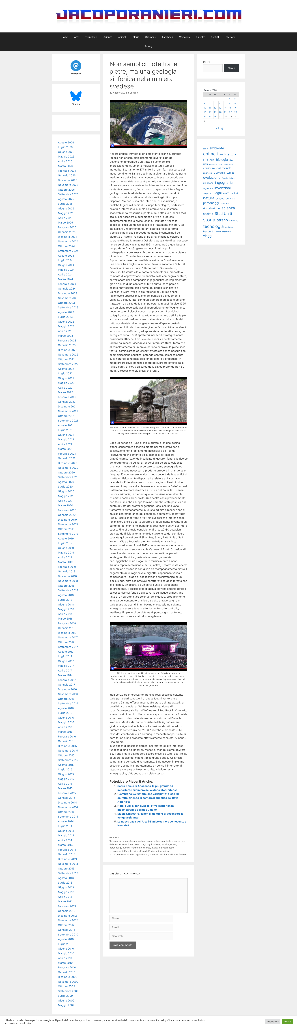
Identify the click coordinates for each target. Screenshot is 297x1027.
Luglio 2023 (65, 316)
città (205, 164)
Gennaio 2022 (66, 401)
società (208, 214)
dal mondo (115, 844)
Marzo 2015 (65, 788)
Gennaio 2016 (66, 741)
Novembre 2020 (68, 467)
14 (225, 108)
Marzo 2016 (65, 731)
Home (65, 37)
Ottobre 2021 (66, 416)
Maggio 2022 (66, 382)
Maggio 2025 (66, 213)
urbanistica (226, 232)
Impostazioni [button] (273, 1021)
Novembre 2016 (68, 694)
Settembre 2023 (68, 307)
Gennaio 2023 (67, 345)
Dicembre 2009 (67, 976)
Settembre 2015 (68, 760)
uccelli (218, 231)
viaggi (207, 236)
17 (205, 112)
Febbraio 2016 (67, 736)
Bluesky (200, 37)
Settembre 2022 (68, 364)
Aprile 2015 (65, 783)
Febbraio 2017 (67, 680)
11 (210, 108)
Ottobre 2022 (66, 359)
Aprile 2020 (65, 500)
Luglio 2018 (65, 599)
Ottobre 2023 (66, 302)
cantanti (166, 841)
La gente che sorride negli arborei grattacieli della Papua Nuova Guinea (149, 854)
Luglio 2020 (65, 486)
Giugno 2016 (66, 717)
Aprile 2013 (65, 896)
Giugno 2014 (66, 830)
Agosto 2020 (66, 482)
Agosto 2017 (66, 651)
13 (220, 108)
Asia (211, 159)
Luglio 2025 (65, 203)
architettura (139, 841)
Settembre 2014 (68, 816)
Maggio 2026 (66, 156)
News (116, 837)
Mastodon (184, 37)
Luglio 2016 (65, 712)
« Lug (219, 128)
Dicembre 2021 (67, 406)
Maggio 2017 (66, 665)
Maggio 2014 (66, 835)
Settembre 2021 (68, 420)
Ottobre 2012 (66, 925)
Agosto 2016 (66, 708)
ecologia (219, 172)
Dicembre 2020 (67, 463)
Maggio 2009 (66, 1005)
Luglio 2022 (65, 373)
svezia (164, 847)
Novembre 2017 (68, 637)
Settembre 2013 (68, 873)
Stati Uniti (223, 213)
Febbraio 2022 (67, 397)
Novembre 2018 (68, 580)
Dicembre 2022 (67, 350)
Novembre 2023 (68, 298)
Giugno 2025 (66, 208)
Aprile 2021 (65, 444)
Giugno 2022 (66, 378)
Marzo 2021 (65, 448)
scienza (228, 208)
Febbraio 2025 (67, 227)
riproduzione (211, 208)
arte (205, 159)
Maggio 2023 (66, 326)
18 (210, 112)
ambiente (127, 841)
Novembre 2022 (68, 354)
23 (235, 112)
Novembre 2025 (68, 184)
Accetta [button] (287, 1021)
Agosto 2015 (66, 764)
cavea (181, 841)
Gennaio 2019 (66, 571)
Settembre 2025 (68, 194)
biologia (222, 160)
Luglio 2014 (65, 826)
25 (210, 116)
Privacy (148, 46)
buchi (149, 841)
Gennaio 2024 (67, 288)
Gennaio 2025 (66, 232)
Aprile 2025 (65, 217)
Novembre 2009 (68, 981)
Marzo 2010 (65, 962)
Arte (76, 37)
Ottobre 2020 (66, 472)
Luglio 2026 (65, 147)
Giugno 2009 (66, 1000)
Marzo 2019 (65, 562)
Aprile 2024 (65, 274)
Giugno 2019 (66, 548)
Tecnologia (91, 37)
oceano (220, 198)
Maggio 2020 (66, 496)
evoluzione (211, 177)
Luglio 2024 (65, 260)
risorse (146, 847)
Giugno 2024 (66, 265)
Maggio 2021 (66, 439)
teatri (171, 847)
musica (165, 844)
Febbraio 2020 (67, 510)
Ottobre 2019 (66, 529)
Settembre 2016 (68, 703)
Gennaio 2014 (66, 854)
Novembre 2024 (68, 241)
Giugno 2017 (66, 661)
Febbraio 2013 (67, 906)
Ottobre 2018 (66, 585)
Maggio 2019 (66, 552)
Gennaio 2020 (67, 514)
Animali (122, 37)
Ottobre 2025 (66, 189)
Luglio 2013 (65, 882)
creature (209, 168)
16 (235, 108)
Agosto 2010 (66, 939)
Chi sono (230, 37)
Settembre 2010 (68, 934)
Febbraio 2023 (67, 340)
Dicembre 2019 (67, 519)
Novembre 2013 (68, 863)
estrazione (127, 844)
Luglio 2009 (65, 995)
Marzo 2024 (65, 279)
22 (230, 112)
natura (208, 198)
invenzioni (139, 844)
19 (215, 112)
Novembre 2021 (68, 411)
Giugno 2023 (66, 321)
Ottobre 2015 (66, 755)
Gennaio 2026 (67, 175)
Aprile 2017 (65, 670)
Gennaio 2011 (66, 929)
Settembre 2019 (68, 533)
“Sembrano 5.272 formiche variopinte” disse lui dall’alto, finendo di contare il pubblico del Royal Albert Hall (148, 797)
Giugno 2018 (66, 604)
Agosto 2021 (66, 425)
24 (205, 116)
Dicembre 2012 (67, 915)
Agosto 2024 (66, 255)
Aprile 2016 (65, 727)
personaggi (115, 847)
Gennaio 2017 (66, 684)
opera (173, 844)
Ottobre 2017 (66, 642)
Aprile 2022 (65, 387)
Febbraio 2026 (67, 170)
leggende (207, 193)
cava (174, 841)
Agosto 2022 (66, 368)
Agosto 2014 (66, 821)
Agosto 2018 (66, 595)
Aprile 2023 (65, 331)
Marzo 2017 (65, 675)
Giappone (150, 37)
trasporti (208, 231)
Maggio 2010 (66, 953)
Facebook (167, 37)
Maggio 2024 (66, 269)
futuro (232, 178)
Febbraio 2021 (67, 453)
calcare (157, 841)
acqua (205, 149)
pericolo (230, 198)
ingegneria (224, 182)
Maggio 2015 (66, 778)
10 (205, 108)
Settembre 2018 (68, 590)
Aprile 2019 (65, 557)
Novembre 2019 (68, 524)
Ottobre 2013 (66, 868)
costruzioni (228, 164)
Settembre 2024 (68, 250)
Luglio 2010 (65, 944)
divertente (207, 173)
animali (210, 153)
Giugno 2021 (66, 434)
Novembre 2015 (68, 750)
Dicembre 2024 (67, 236)
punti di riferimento (132, 847)
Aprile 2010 (65, 958)
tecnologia (213, 226)
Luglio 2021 (65, 430)
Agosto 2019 (66, 538)
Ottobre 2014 (66, 812)
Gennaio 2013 (66, 910)
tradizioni (229, 227)
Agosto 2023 (66, 312)
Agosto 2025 (66, 199)
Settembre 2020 (68, 477)
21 (225, 112)
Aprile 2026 (65, 161)
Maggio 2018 (66, 609)
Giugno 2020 (66, 491)
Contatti (215, 37)
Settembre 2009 (68, 991)
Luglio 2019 (65, 543)
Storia (136, 37)
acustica (117, 841)
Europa (230, 172)
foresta (225, 178)
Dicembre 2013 (67, 859)
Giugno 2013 (66, 887)
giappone (208, 182)
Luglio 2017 (65, 656)
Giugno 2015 (66, 774)
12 (215, 108)
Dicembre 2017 (67, 632)
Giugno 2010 (66, 948)
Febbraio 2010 (67, 967)
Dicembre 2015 (67, 746)
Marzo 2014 (65, 844)
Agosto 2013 (66, 878)
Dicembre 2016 (67, 689)
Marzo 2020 (65, 505)
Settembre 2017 (68, 646)
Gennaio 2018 (66, 628)
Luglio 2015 (65, 769)
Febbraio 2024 (67, 284)
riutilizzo (155, 847)
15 (230, 108)
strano (222, 220)
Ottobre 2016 (66, 698)
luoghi (148, 844)
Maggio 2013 (66, 892)
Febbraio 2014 (67, 849)
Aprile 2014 (65, 840)
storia (209, 219)
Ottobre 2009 (66, 986)
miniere (156, 844)
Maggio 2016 (66, 722)
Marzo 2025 (65, 222)
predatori (225, 203)
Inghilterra (208, 188)
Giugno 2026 (66, 151)
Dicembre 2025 (67, 180)
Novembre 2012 (68, 920)
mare (226, 193)
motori (234, 193)
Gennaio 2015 (66, 797)
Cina (231, 160)
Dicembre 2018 (67, 576)
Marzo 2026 (65, 166)
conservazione (215, 164)
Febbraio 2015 (67, 793)
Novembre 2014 (68, 807)
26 (215, 116)
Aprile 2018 (65, 614)
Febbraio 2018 (67, 623)
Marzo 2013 (65, 901)
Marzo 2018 (65, 618)
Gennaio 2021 (66, 458)
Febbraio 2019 (67, 566)
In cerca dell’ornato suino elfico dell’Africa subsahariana (141, 851)
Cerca (206, 62)
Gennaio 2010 (66, 972)
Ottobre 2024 (66, 246)
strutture (233, 220)
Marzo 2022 (65, 392)
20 (220, 112)
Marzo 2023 (65, 335)
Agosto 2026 (66, 142)
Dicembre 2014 (67, 802)
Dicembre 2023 (67, 293)
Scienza (107, 37)
